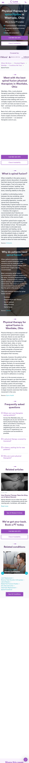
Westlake (4, 65)
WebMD (8, 310)
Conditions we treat (15, 65)
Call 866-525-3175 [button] (15, 38)
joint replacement (7, 578)
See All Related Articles (14, 513)
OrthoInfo (9, 243)
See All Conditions (14, 594)
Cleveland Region (19, 63)
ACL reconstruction (7, 585)
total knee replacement (8, 587)
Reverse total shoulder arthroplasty (12, 580)
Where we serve (6, 63)
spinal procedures (6, 589)
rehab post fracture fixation (10, 583)
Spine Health (10, 395)
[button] (3, 2)
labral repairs (5, 582)
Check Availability (15, 43)
